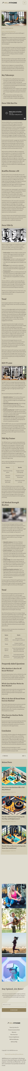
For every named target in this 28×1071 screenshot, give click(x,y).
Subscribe (14, 1010)
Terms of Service (19, 1054)
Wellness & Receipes (14, 1039)
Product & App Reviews (14, 1037)
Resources (14, 1032)
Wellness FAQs (14, 1041)
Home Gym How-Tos (6, 792)
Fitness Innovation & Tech (14, 1029)
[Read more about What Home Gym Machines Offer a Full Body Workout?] (14, 775)
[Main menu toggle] (24, 2)
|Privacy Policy (12, 1054)
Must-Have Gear (14, 1034)
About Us (7, 1054)
